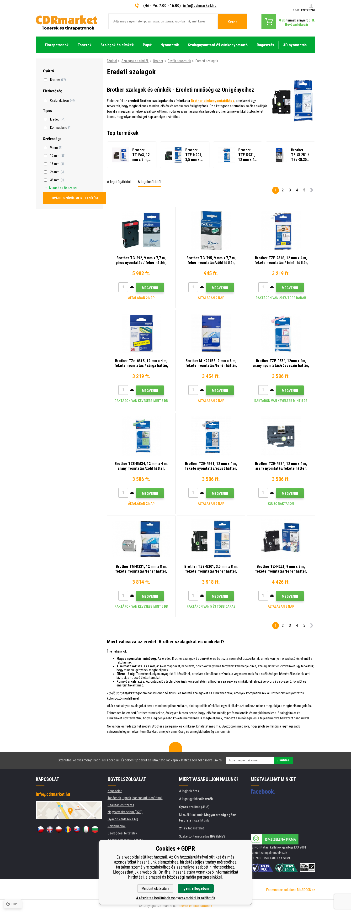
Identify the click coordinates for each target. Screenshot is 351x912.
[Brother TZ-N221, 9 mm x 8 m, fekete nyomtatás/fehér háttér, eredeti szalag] (281, 539)
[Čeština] (40, 829)
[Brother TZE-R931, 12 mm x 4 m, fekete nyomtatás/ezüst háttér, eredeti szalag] (211, 436)
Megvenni (150, 288)
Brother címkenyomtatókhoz (212, 101)
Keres (232, 21)
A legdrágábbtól (119, 181)
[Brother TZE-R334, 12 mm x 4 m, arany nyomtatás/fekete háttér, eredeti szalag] (281, 436)
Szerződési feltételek (122, 833)
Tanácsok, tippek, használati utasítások (135, 798)
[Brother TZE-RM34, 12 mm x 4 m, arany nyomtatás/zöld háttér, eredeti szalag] (141, 436)
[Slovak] (77, 829)
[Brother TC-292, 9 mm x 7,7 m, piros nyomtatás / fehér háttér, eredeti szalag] (141, 230)
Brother (158, 61)
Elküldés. (283, 760)
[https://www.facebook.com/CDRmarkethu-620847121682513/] (263, 791)
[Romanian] (67, 829)
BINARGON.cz (306, 890)
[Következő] (311, 191)
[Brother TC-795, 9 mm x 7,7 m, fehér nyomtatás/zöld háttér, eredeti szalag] (211, 230)
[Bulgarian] (95, 829)
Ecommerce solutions (281, 890)
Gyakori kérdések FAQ (123, 819)
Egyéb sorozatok (179, 61)
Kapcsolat (115, 791)
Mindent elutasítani (155, 888)
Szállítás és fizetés (121, 805)
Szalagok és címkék (135, 61)
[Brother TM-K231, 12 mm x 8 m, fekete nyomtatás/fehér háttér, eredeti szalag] (141, 539)
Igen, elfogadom (195, 888)
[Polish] (58, 829)
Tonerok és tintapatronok (194, 906)
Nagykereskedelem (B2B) (125, 812)
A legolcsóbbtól (149, 181)
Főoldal (112, 61)
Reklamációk (117, 826)
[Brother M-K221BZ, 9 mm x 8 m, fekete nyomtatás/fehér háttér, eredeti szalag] (211, 333)
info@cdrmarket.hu (200, 5)
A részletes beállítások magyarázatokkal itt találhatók (175, 898)
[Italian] (86, 829)
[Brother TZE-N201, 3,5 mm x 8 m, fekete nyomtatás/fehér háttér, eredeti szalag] (211, 539)
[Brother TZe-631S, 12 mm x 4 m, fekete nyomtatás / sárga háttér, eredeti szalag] (141, 333)
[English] (49, 829)
